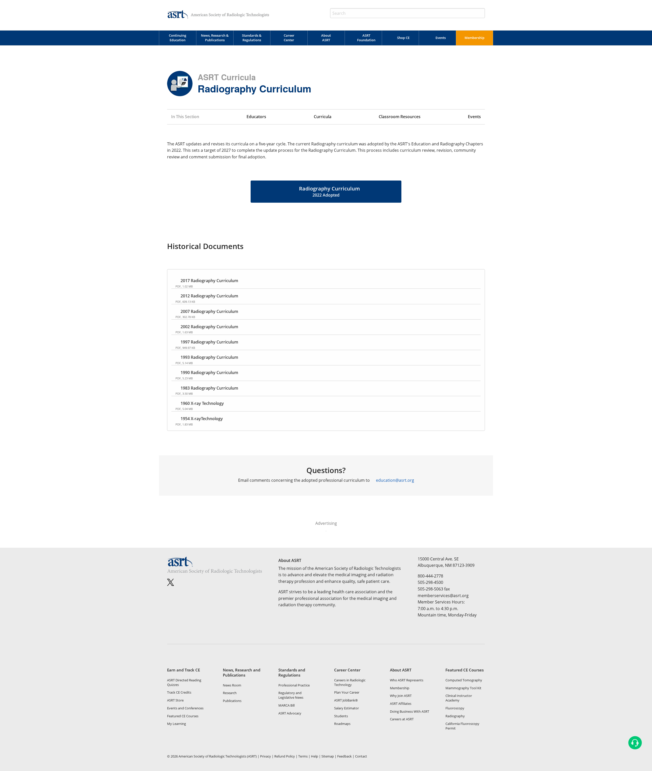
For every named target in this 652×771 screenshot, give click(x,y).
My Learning (176, 723)
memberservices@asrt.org (443, 595)
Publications (232, 700)
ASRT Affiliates (400, 703)
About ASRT (326, 37)
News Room (232, 685)
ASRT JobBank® (346, 700)
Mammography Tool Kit (463, 688)
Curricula (322, 116)
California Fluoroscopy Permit (462, 726)
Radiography (455, 716)
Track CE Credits (179, 692)
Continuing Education (177, 37)
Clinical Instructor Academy (458, 698)
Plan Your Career (346, 692)
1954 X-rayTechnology (202, 418)
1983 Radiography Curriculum (209, 388)
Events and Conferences (185, 708)
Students (341, 716)
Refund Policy (284, 756)
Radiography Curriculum (329, 191)
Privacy (265, 756)
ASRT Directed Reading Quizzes (184, 682)
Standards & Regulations (252, 37)
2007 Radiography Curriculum (209, 311)
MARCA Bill (286, 705)
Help (314, 756)
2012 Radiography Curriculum (209, 296)
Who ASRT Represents (406, 680)
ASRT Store (175, 700)
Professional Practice (294, 685)
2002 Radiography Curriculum (209, 326)
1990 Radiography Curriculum (209, 372)
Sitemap (327, 756)
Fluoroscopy (454, 708)
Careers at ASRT (402, 719)
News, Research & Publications (215, 37)
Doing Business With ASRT (409, 711)
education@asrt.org (395, 480)
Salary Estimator (346, 708)
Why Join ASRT (401, 695)
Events (441, 37)
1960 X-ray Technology (202, 403)
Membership (474, 37)
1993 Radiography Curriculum (209, 357)
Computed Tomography (463, 680)
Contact (361, 756)
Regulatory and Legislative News (290, 695)
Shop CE (403, 37)
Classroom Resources (399, 116)
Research (230, 693)
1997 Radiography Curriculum (209, 342)
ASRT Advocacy (289, 713)
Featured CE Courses (182, 716)
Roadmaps (342, 723)
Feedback (344, 756)
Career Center (289, 37)
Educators (256, 116)
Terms (303, 756)
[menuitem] (177, 38)
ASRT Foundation (366, 37)
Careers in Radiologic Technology (349, 682)
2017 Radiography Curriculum (209, 280)
